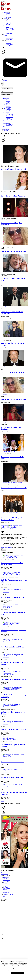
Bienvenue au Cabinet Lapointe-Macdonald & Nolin (12, 519)
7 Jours (4, 886)
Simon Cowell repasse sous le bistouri (14, 729)
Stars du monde (6, 880)
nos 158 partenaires (8, 968)
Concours (5, 883)
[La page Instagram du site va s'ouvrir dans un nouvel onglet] (4, 139)
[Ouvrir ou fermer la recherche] (2, 83)
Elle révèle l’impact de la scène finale (14, 169)
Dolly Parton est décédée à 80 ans (12, 647)
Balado (4, 882)
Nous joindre (6, 892)
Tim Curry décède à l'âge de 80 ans (13, 372)
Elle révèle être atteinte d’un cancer (13, 196)
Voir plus (2, 801)
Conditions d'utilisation (8, 894)
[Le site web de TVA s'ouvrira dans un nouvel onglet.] (15, 934)
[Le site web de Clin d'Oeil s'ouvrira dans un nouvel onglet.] (15, 950)
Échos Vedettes (6, 888)
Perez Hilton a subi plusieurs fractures (14, 679)
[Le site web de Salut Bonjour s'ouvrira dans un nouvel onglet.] (15, 922)
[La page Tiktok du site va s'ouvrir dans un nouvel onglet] (4, 141)
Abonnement (3, 872)
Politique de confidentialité (6, 547)
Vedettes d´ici (6, 877)
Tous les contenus (4, 525)
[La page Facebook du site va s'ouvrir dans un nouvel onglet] (4, 137)
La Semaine (5, 887)
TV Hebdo (5, 889)
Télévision (5, 878)
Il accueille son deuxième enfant (12, 777)
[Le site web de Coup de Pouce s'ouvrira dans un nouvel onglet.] (6, 938)
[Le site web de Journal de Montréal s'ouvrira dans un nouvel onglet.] (13, 911)
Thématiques (6, 881)
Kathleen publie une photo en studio (13, 251)
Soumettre (3, 549)
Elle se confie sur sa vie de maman (12, 762)
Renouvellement (4, 874)
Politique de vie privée (8, 896)
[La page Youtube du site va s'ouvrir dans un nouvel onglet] (4, 142)
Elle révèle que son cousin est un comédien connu (12, 564)
